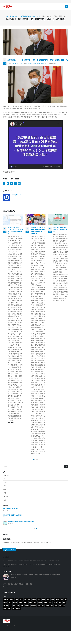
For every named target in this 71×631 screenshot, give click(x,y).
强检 (62, 599)
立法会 (22, 605)
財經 (5, 500)
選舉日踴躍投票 (7, 522)
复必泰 (48, 599)
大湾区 (52, 599)
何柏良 (21, 599)
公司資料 (6, 475)
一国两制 (11, 599)
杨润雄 (35, 602)
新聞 (22, 63)
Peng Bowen (14, 63)
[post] (5, 510)
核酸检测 (45, 602)
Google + (15, 183)
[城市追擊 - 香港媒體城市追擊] (7, 6)
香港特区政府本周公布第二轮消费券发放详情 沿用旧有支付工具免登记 (15, 230)
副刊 (5, 478)
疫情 (64, 602)
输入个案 (47, 605)
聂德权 (39, 605)
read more (11, 456)
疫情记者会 (6, 605)
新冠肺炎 (25, 602)
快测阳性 (5, 602)
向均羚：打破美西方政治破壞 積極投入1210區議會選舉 (19, 516)
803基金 (28, 63)
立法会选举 (27, 605)
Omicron (6, 599)
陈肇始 (5, 608)
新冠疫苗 (20, 602)
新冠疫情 (15, 602)
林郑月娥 (40, 602)
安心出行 (57, 599)
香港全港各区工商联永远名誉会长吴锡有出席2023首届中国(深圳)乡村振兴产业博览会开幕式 (34, 509)
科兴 (18, 605)
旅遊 (5, 489)
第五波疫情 (33, 605)
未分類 (6, 496)
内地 (25, 599)
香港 (13, 608)
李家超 (30, 602)
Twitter (8, 183)
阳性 (64, 605)
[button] (33, 459)
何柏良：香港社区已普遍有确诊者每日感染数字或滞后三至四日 (60, 230)
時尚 (5, 493)
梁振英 (38, 63)
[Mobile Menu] (66, 6)
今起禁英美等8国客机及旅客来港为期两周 (38, 229)
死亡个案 (55, 602)
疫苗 (10, 605)
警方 (43, 605)
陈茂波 (9, 608)
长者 (60, 605)
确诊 (14, 605)
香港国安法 (18, 608)
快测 (65, 599)
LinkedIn (11, 183)
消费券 (60, 602)
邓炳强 (56, 605)
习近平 (16, 599)
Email (19, 183)
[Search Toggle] (63, 6)
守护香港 (33, 63)
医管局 (29, 599)
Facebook (4, 183)
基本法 (43, 599)
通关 (52, 605)
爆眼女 (42, 63)
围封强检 (34, 599)
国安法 (39, 599)
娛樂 (5, 482)
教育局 (10, 602)
